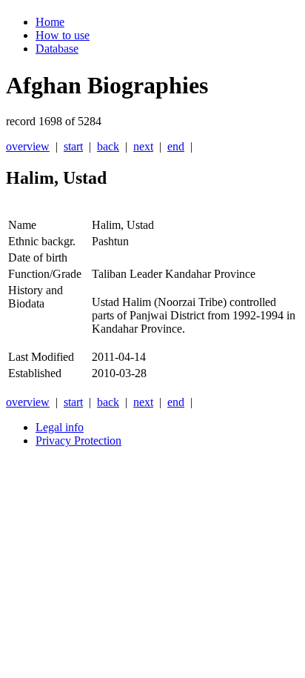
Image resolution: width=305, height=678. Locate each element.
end (175, 146)
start (73, 146)
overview (28, 146)
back (108, 146)
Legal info (60, 427)
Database (57, 48)
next (143, 146)
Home (50, 22)
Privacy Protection (78, 440)
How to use (63, 35)
